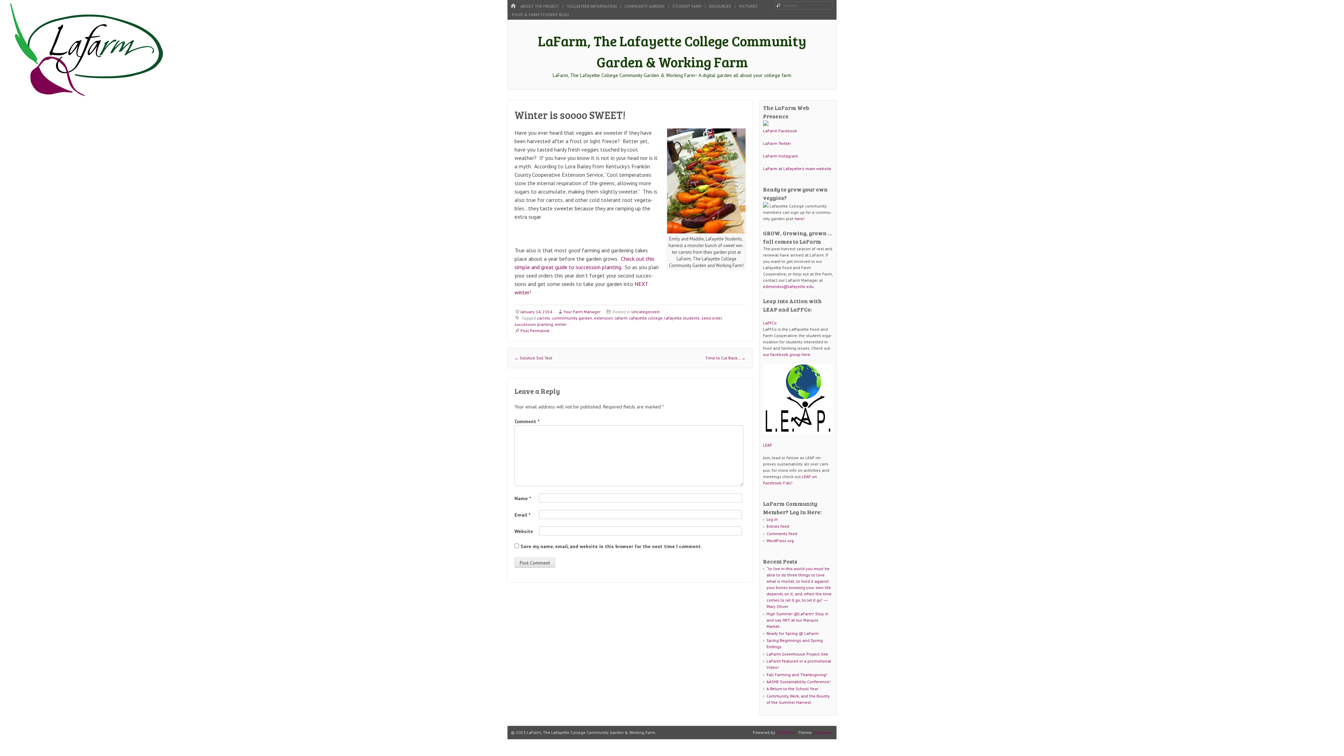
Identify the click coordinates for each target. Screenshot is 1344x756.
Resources (720, 6)
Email (522, 515)
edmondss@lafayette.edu (788, 286)
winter (561, 324)
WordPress (786, 732)
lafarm (621, 318)
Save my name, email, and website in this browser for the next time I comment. (611, 546)
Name (522, 498)
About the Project (539, 6)
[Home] (513, 6)
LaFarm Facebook (780, 130)
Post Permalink (535, 330)
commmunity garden (572, 318)
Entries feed (777, 526)
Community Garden (644, 6)
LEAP (767, 445)
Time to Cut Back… (725, 357)
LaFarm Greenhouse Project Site (797, 654)
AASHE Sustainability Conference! (798, 681)
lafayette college (646, 318)
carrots (543, 318)
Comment (526, 421)
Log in (772, 519)
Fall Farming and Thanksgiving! (796, 674)
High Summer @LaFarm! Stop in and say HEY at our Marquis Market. (797, 620)
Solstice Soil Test (533, 357)
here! (799, 218)
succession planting (533, 324)
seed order (711, 318)
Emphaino (822, 732)
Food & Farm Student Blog (540, 14)
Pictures (748, 6)
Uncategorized (645, 311)
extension (603, 318)
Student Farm (686, 6)
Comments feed (781, 533)
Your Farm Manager (582, 311)
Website (523, 531)
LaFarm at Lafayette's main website (797, 168)
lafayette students (682, 318)
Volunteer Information (592, 6)
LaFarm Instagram (780, 156)
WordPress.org (780, 540)
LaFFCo (770, 323)
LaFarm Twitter (777, 143)
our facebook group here (786, 354)
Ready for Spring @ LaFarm (792, 633)
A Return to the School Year (792, 688)
